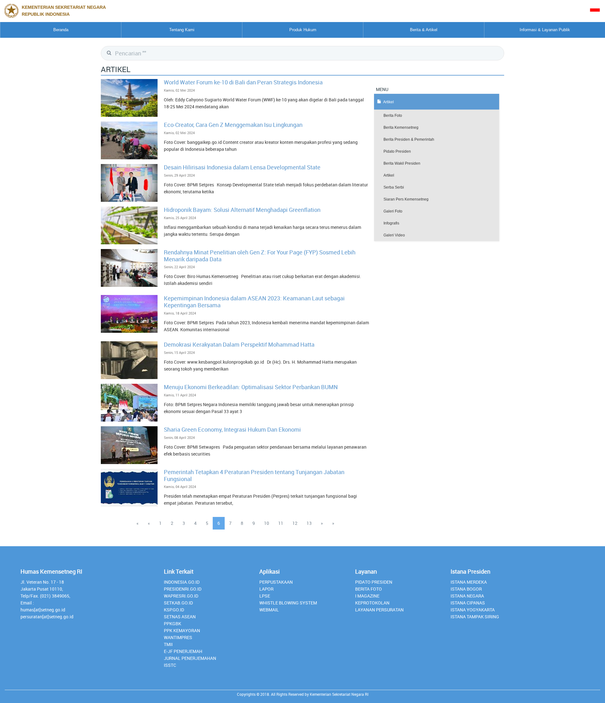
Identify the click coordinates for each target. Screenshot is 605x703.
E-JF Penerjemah (183, 651)
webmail (269, 610)
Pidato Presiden (397, 151)
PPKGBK (172, 623)
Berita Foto (392, 115)
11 (280, 523)
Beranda (60, 29)
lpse (264, 596)
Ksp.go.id (174, 610)
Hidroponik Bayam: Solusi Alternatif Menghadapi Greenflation (242, 209)
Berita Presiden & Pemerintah (408, 139)
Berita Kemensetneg (400, 127)
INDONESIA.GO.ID (181, 582)
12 (294, 523)
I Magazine (367, 596)
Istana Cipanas (468, 603)
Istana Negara (467, 596)
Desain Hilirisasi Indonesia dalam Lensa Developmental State (242, 167)
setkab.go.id (178, 603)
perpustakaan (276, 582)
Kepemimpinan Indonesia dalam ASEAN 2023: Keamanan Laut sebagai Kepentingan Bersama (254, 301)
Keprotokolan (372, 603)
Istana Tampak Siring (475, 617)
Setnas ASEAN (180, 617)
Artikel (388, 175)
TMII (168, 644)
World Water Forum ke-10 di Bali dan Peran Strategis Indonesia (243, 82)
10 (266, 523)
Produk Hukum (302, 29)
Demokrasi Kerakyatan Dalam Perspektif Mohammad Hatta (239, 344)
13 (309, 523)
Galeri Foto (392, 211)
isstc (170, 665)
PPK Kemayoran (182, 630)
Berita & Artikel (423, 29)
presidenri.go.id (182, 589)
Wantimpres (178, 637)
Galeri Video (394, 235)
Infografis (391, 223)
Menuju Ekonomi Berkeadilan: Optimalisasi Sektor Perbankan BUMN (251, 387)
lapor (266, 589)
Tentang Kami (181, 29)
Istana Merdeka (469, 582)
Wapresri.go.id (181, 596)
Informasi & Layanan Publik (545, 29)
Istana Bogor (466, 589)
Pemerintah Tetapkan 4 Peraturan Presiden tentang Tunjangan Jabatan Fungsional (254, 475)
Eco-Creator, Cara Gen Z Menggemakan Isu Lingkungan (233, 124)
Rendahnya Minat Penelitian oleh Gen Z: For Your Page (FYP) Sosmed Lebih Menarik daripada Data (259, 255)
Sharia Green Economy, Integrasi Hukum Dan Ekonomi (232, 429)
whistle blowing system (288, 603)
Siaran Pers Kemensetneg (406, 199)
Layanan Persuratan (379, 610)
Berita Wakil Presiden (401, 163)
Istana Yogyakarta (473, 610)
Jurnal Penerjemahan (190, 658)
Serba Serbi (393, 187)
